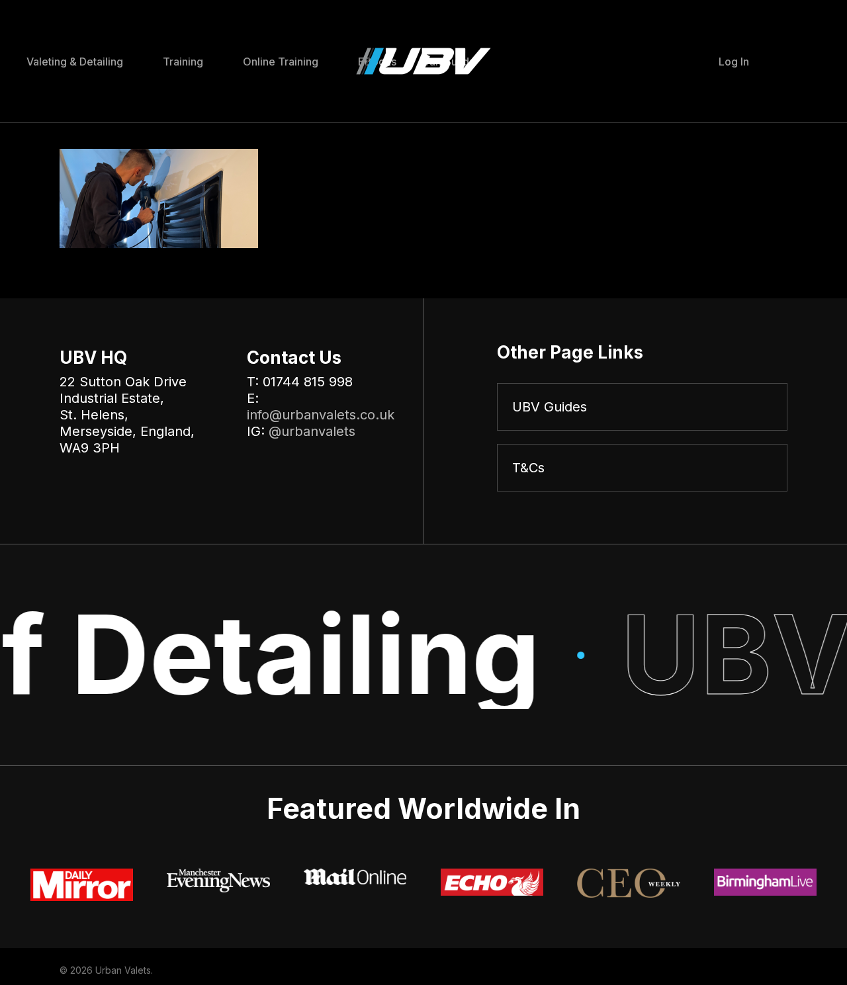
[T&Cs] (642, 468)
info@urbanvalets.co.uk (320, 415)
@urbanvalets (312, 431)
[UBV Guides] (642, 407)
